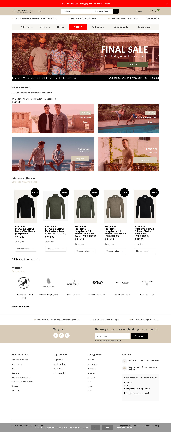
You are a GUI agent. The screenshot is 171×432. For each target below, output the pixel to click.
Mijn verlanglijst (59, 373)
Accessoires (93, 364)
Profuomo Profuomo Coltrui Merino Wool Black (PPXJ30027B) (25, 230)
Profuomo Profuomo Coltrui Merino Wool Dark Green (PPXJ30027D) (55, 230)
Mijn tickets (58, 368)
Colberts (91, 377)
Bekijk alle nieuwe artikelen (26, 259)
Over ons (15, 373)
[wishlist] (151, 11)
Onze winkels (121, 27)
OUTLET (78, 27)
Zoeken (116, 11)
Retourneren (144, 27)
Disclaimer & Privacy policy (22, 381)
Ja (95, 427)
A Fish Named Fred (24, 296)
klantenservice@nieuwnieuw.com (143, 367)
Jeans (90, 390)
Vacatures (16, 390)
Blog (40, 11)
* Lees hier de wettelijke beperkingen (108, 341)
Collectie (25, 27)
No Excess (122, 294)
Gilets (90, 381)
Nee (107, 427)
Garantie (15, 368)
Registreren (58, 360)
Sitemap (15, 386)
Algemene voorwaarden (21, 377)
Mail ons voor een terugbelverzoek (144, 360)
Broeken (91, 373)
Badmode (92, 368)
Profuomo (147, 294)
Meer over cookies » (125, 427)
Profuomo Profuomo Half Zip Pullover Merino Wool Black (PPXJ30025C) (144, 231)
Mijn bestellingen (60, 364)
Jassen (90, 386)
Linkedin (67, 335)
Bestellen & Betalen (20, 360)
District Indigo (48, 294)
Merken (43, 27)
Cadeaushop (98, 27)
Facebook (55, 335)
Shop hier (128, 154)
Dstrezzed (73, 294)
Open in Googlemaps (140, 388)
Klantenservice (153, 18)
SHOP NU (132, 64)
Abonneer (139, 336)
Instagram (61, 335)
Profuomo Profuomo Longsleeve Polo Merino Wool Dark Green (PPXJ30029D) (85, 231)
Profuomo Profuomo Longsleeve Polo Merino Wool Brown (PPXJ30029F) (115, 231)
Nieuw (60, 27)
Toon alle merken (20, 306)
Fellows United (97, 294)
